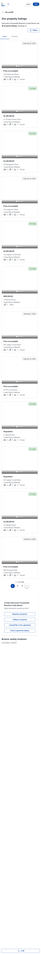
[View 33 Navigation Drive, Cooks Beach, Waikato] (20, 144)
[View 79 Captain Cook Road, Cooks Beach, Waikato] (20, 234)
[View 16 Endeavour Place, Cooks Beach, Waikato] (20, 54)
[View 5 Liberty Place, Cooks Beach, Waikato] (20, 415)
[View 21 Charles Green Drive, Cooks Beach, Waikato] (20, 99)
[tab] (4, 36)
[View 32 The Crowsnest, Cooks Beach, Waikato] (20, 370)
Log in (28, 4)
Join (36, 4)
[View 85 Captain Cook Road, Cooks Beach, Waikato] (20, 324)
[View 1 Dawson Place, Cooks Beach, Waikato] (20, 279)
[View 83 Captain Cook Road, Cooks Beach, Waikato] (20, 460)
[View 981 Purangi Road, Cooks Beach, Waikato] (20, 550)
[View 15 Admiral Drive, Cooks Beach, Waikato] (20, 505)
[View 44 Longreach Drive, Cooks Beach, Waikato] (20, 189)
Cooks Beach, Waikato (9, 642)
